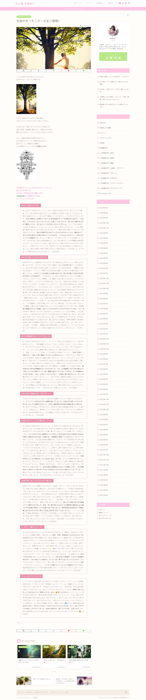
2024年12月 (104, 278)
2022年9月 (104, 415)
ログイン (102, 510)
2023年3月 (104, 384)
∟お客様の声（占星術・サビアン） (112, 168)
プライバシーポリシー (24, 697)
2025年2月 (104, 268)
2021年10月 (104, 465)
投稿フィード (103, 513)
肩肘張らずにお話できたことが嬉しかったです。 (114, 105)
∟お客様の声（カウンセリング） (111, 188)
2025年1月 (104, 273)
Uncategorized (105, 193)
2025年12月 (104, 223)
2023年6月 (104, 369)
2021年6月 (104, 485)
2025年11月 (104, 228)
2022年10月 (104, 409)
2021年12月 (104, 455)
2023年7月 (104, 364)
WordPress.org (105, 518)
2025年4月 (104, 258)
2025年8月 (104, 238)
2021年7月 (104, 480)
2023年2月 (104, 389)
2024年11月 (104, 283)
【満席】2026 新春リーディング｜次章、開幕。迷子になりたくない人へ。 (114, 98)
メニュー (88, 3)
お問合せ (110, 3)
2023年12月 (104, 339)
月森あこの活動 (105, 128)
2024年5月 (104, 314)
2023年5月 (104, 374)
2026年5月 (104, 208)
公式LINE (21, 196)
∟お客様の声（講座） (107, 163)
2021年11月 (104, 460)
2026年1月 (104, 218)
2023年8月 (104, 359)
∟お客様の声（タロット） (109, 173)
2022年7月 (104, 425)
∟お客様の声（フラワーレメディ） (112, 183)
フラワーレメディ (106, 138)
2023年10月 (104, 349)
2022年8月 (104, 420)
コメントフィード (105, 515)
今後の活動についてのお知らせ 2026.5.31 (114, 77)
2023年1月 (104, 394)
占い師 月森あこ (25, 3)
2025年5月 (104, 253)
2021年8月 (104, 475)
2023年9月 (104, 354)
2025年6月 (104, 248)
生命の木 (20, 622)
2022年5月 (104, 435)
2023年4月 (104, 379)
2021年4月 (104, 495)
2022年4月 (104, 440)
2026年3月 (104, 213)
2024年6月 (104, 309)
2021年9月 (104, 470)
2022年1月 (104, 450)
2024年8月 (104, 299)
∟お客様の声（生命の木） (23, 17)
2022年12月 (104, 399)
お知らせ (103, 123)
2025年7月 (104, 243)
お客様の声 (99, 3)
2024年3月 (104, 324)
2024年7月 (104, 304)
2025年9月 (104, 233)
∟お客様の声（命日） (107, 153)
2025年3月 (104, 263)
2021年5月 (104, 490)
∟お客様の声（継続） (107, 158)
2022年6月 (104, 430)
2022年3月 (104, 445)
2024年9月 (104, 293)
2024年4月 (104, 319)
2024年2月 (104, 329)
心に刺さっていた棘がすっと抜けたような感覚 (114, 83)
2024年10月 (104, 288)
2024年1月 (104, 334)
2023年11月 (104, 344)
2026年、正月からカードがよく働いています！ (114, 90)
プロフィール (77, 3)
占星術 (102, 143)
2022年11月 (104, 404)
